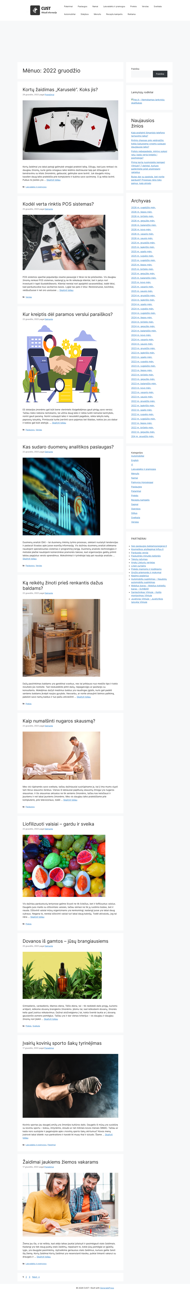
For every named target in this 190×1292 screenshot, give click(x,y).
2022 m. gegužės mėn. (143, 432)
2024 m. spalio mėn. (141, 304)
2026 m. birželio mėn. (142, 216)
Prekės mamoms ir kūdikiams (146, 569)
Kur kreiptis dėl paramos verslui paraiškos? (68, 314)
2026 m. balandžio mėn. (144, 225)
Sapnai (134, 504)
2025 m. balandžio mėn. (143, 278)
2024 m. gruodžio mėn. (143, 295)
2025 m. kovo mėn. (141, 282)
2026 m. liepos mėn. (141, 212)
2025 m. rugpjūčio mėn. (143, 260)
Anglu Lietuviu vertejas (143, 562)
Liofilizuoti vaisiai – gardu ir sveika (58, 824)
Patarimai (68, 6)
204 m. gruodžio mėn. (142, 436)
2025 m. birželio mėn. (142, 269)
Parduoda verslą (139, 552)
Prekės (133, 6)
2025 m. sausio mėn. (142, 291)
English (135, 460)
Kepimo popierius (140, 575)
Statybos (85, 14)
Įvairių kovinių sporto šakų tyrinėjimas (62, 1043)
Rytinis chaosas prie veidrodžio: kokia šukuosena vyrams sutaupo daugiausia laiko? (148, 143)
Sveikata (158, 6)
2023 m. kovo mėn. (141, 388)
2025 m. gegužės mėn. (143, 273)
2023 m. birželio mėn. (142, 374)
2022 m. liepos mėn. (141, 423)
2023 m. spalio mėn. (141, 357)
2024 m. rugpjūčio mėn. (143, 313)
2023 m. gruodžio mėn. (143, 348)
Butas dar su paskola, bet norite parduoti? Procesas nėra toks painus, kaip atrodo (147, 180)
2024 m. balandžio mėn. (144, 330)
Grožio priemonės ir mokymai (146, 572)
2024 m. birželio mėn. (142, 322)
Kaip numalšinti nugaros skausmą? (59, 721)
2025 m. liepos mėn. (141, 264)
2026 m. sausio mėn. (142, 238)
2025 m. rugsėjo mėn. (142, 256)
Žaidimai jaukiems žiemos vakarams (60, 1162)
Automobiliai (69, 14)
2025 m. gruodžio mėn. (143, 242)
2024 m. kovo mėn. (141, 335)
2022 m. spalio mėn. (141, 410)
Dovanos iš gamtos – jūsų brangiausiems (65, 941)
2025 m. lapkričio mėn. (143, 247)
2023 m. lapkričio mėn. (143, 352)
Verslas (145, 6)
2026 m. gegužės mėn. (143, 220)
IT (132, 464)
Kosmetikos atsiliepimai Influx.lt (147, 549)
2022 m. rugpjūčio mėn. (143, 419)
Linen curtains (138, 566)
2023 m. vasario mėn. (142, 392)
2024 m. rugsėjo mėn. (142, 308)
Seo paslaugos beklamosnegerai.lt (149, 546)
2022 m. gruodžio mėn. (143, 401)
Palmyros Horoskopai (142, 482)
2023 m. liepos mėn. (141, 370)
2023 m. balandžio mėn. (144, 383)
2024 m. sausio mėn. (142, 344)
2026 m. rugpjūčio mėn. (143, 207)
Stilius (134, 513)
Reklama (131, 14)
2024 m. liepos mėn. (141, 317)
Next (36, 1277)
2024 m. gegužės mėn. (143, 326)
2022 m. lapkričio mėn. (143, 405)
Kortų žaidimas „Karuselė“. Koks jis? (60, 89)
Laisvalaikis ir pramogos (114, 6)
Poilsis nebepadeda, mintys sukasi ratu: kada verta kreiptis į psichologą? (149, 154)
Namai (95, 6)
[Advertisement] (95, 40)
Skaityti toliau (53, 180)
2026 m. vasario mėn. (142, 234)
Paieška (135, 69)
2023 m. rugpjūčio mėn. (143, 366)
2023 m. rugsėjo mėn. (142, 361)
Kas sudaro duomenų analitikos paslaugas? (68, 446)
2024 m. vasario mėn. (142, 339)
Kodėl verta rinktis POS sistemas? (58, 204)
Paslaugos (82, 6)
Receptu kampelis (114, 14)
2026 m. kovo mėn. (141, 229)
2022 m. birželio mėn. (142, 427)
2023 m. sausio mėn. (142, 396)
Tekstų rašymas (139, 559)
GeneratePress (107, 1288)
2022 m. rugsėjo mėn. (142, 414)
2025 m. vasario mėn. (142, 286)
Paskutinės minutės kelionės (146, 556)
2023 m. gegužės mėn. (143, 379)
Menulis (97, 14)
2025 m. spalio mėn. (141, 251)
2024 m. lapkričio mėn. (143, 300)
